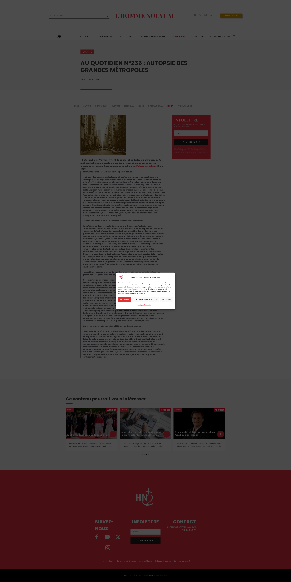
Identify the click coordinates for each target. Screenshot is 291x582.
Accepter (124, 299)
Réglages (166, 299)
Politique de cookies (144, 305)
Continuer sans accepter (145, 299)
